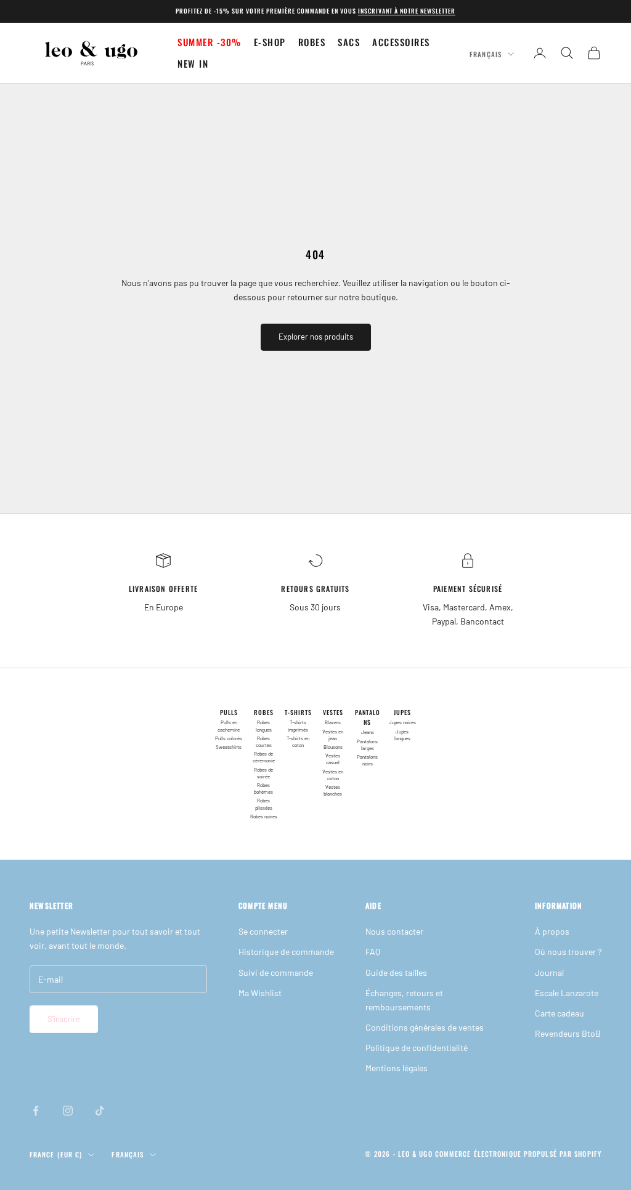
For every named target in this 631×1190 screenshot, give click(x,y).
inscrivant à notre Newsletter (406, 10)
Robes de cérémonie (264, 757)
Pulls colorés (228, 738)
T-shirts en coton (298, 741)
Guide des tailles (396, 972)
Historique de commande (286, 951)
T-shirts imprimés (298, 725)
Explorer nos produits (316, 336)
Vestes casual (332, 759)
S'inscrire (63, 1019)
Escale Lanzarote (566, 993)
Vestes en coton (332, 775)
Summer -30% (209, 42)
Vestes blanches (333, 790)
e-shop (270, 42)
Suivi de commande (275, 972)
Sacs (349, 42)
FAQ (372, 951)
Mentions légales (396, 1068)
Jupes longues (402, 735)
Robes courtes (264, 741)
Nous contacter (394, 931)
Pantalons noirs (367, 760)
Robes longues (264, 725)
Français (486, 54)
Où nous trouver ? (568, 951)
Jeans (367, 732)
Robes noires (263, 816)
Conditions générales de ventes (424, 1027)
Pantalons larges (367, 744)
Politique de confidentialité (416, 1047)
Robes (312, 42)
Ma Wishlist (260, 993)
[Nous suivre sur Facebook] (36, 1110)
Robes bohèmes (263, 788)
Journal (549, 972)
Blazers (333, 722)
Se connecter (263, 931)
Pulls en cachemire (229, 725)
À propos (552, 931)
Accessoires (401, 42)
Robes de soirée (263, 773)
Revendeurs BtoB (568, 1033)
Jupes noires (402, 722)
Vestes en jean (332, 735)
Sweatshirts (229, 747)
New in (192, 63)
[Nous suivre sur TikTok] (100, 1110)
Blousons (333, 747)
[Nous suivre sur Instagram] (68, 1110)
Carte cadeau (559, 1013)
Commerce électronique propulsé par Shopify (518, 1154)
